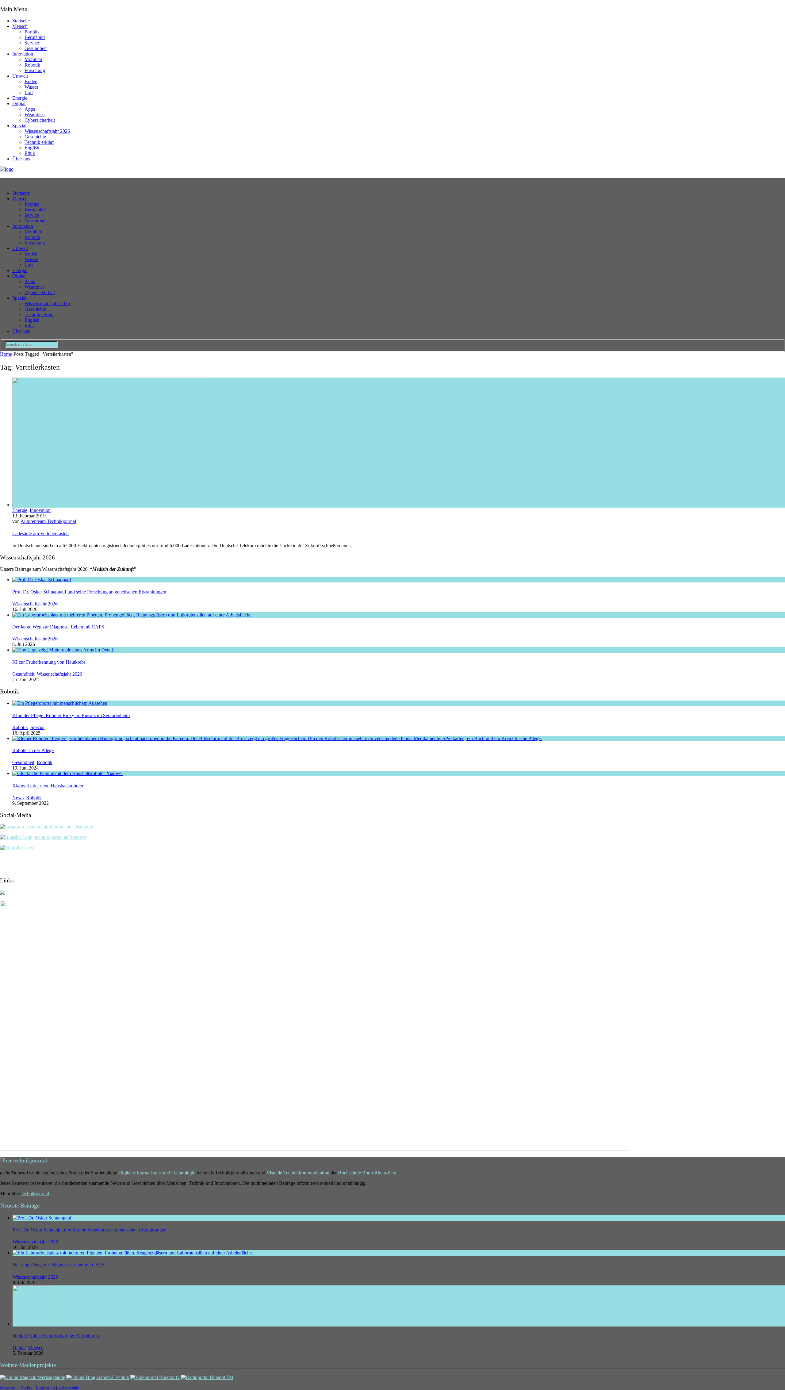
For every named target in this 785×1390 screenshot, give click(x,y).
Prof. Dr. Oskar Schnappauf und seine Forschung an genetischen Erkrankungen (89, 591)
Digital (18, 103)
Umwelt (20, 76)
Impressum (45, 1387)
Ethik (30, 153)
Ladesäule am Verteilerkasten (40, 533)
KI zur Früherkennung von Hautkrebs (49, 662)
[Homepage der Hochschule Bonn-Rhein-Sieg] (2, 893)
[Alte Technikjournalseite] (314, 1148)
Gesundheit (36, 48)
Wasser (31, 87)
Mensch (20, 26)
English (32, 147)
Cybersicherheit (40, 120)
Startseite (21, 20)
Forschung (35, 70)
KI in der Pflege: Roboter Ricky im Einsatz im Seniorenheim (71, 715)
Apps (30, 109)
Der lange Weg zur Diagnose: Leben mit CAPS (58, 626)
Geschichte (35, 136)
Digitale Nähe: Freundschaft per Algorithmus (56, 1335)
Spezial (19, 125)
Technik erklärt (39, 142)
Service (32, 42)
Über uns (21, 158)
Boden (31, 81)
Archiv (27, 1387)
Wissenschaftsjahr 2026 (47, 131)
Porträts (32, 31)
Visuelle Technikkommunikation (297, 1172)
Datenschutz (68, 1387)
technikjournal (35, 1193)
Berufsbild (35, 37)
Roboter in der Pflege (33, 750)
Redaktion (8, 1387)
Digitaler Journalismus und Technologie (157, 1172)
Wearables (34, 114)
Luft (29, 92)
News (18, 797)
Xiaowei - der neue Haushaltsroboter (47, 785)
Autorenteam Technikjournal (48, 521)
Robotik (32, 64)
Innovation (22, 53)
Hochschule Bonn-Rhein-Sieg (367, 1172)
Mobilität (33, 59)
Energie (19, 98)
